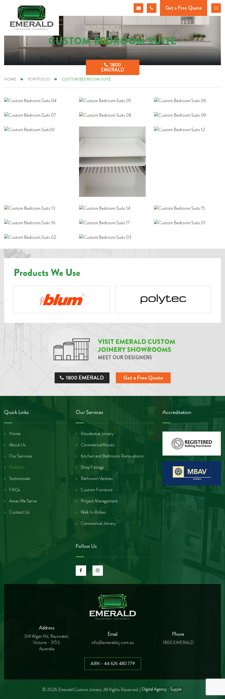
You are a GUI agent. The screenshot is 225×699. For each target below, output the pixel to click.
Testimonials (19, 478)
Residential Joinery (97, 434)
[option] (62, 299)
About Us (17, 445)
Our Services (20, 456)
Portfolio (39, 79)
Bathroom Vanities (97, 478)
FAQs (14, 490)
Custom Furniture (97, 490)
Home (10, 79)
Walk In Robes (93, 512)
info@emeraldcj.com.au (138, 8)
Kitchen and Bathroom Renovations (112, 456)
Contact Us (19, 512)
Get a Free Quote (143, 378)
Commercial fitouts (98, 445)
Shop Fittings (92, 467)
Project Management (99, 501)
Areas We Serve (23, 501)
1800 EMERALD (151, 8)
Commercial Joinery (98, 523)
